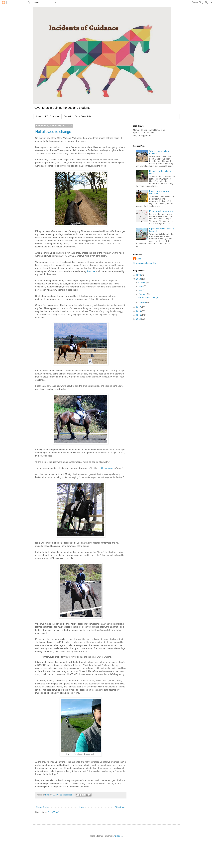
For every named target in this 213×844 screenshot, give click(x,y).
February (142, 294)
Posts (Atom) (53, 812)
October (142, 282)
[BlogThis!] (80, 795)
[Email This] (77, 795)
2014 (138, 319)
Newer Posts (42, 807)
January (142, 302)
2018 (138, 279)
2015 (138, 315)
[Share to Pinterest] (90, 795)
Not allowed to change (53, 132)
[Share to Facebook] (86, 795)
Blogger (118, 836)
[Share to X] (83, 795)
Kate (138, 259)
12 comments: (66, 795)
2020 (138, 275)
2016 (138, 311)
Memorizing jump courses (161, 211)
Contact (67, 116)
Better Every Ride (83, 116)
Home (38, 116)
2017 (138, 307)
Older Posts (120, 807)
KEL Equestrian (52, 116)
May (140, 290)
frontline (91, 271)
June (140, 286)
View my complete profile (144, 263)
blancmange (107, 468)
